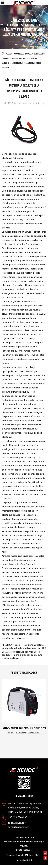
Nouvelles (18, 53)
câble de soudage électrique (16, 235)
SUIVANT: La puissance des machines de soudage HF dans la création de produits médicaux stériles (22, 654)
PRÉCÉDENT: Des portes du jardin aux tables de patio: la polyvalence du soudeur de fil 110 (24, 646)
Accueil (9, 53)
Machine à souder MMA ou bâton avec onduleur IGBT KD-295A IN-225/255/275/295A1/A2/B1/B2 (24, 730)
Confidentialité (24, 860)
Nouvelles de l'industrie (35, 53)
